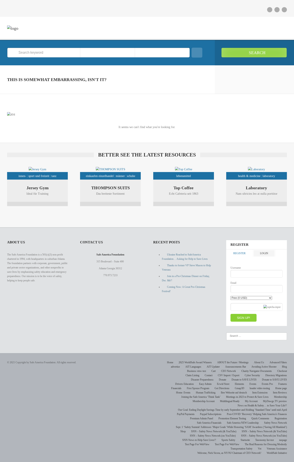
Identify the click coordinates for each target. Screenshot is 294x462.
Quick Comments (260, 418)
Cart (213, 371)
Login (264, 253)
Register (239, 253)
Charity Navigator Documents (256, 371)
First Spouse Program (198, 388)
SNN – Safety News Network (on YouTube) (213, 435)
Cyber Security (252, 375)
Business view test (196, 371)
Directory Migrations (276, 375)
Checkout (282, 371)
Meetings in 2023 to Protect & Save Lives (247, 396)
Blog (284, 366)
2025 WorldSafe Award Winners (195, 362)
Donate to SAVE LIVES (244, 379)
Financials (176, 388)
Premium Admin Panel (201, 418)
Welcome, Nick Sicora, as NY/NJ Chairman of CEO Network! (229, 452)
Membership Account (204, 401)
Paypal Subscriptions (210, 414)
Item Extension (260, 392)
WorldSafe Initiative (277, 452)
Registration (281, 418)
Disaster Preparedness (202, 379)
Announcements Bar (235, 366)
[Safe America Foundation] (12, 28)
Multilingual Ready (230, 401)
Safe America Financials (209, 422)
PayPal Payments (186, 414)
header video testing (260, 388)
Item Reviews (280, 392)
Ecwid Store (223, 383)
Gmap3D (239, 388)
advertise (175, 366)
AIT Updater (213, 366)
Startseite (245, 440)
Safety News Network (275, 422)
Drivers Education (184, 383)
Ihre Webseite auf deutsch (234, 392)
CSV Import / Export (228, 375)
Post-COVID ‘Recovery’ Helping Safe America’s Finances (257, 414)
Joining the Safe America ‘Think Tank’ (201, 396)
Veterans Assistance (277, 448)
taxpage (283, 440)
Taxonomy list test (264, 440)
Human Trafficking (205, 392)
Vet (259, 448)
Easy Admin (205, 383)
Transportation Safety (241, 448)
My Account (251, 401)
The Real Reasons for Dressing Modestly (266, 444)
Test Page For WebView (197, 444)
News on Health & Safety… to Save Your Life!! (262, 405)
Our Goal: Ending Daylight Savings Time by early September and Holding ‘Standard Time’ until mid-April (232, 409)
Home (170, 362)
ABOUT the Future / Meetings (233, 362)
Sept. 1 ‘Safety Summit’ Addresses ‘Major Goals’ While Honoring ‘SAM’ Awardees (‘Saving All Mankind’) (231, 427)
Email (233, 282)
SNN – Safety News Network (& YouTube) (213, 431)
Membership (280, 396)
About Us (259, 362)
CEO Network (228, 371)
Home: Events (183, 392)
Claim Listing (192, 375)
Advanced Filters (278, 362)
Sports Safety (228, 440)
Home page (281, 388)
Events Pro (267, 383)
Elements (239, 383)
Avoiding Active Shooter (264, 366)
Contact (208, 375)
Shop (183, 431)
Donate (222, 379)
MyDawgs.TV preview (275, 401)
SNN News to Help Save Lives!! (199, 440)
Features (282, 383)
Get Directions (222, 388)
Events (252, 383)
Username (236, 267)
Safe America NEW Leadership (243, 422)
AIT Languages (193, 366)
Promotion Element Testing (232, 418)
